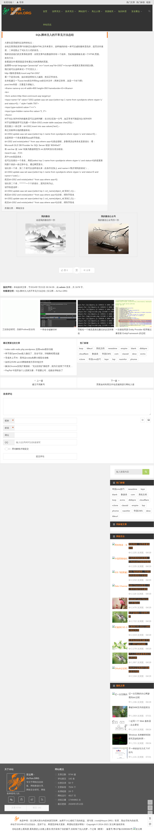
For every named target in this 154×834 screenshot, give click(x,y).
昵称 (9, 420)
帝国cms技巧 (95, 359)
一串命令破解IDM (48, 329)
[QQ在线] (21, 800)
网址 (7, 435)
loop (81, 348)
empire (124, 348)
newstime (112, 348)
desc (134, 354)
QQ (6, 442)
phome (133, 359)
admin (62, 287)
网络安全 (20, 208)
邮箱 (9, 428)
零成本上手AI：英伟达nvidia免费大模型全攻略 (27, 358)
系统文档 (100, 348)
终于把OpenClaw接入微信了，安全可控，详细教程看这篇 (32, 353)
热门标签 (140, 2)
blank (133, 348)
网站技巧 (83, 11)
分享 (88, 270)
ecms (142, 354)
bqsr (107, 359)
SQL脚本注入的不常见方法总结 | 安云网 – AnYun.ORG (41, 291)
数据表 (95, 354)
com (116, 354)
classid (125, 354)
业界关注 (56, 11)
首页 (45, 11)
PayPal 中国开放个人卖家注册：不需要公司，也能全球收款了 (34, 370)
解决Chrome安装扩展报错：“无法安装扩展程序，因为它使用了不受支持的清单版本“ (44, 366)
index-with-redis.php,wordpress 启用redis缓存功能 (29, 349)
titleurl (89, 348)
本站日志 (47, 24)
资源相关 (109, 11)
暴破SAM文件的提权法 (139, 707)
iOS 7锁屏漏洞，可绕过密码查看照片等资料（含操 (140, 575)
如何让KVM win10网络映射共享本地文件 (24, 362)
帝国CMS (106, 354)
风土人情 (96, 11)
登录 (21, 2)
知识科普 (122, 11)
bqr (114, 359)
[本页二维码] (150, 824)
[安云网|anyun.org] (137, 829)
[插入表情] (142, 420)
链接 (148, 2)
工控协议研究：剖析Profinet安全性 (18, 329)
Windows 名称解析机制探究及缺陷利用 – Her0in (139, 739)
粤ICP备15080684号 (123, 829)
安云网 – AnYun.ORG (21, 11)
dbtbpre (143, 348)
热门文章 (130, 2)
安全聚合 (135, 11)
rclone (82, 359)
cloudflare (83, 354)
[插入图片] (148, 420)
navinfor (123, 359)
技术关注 (69, 11)
